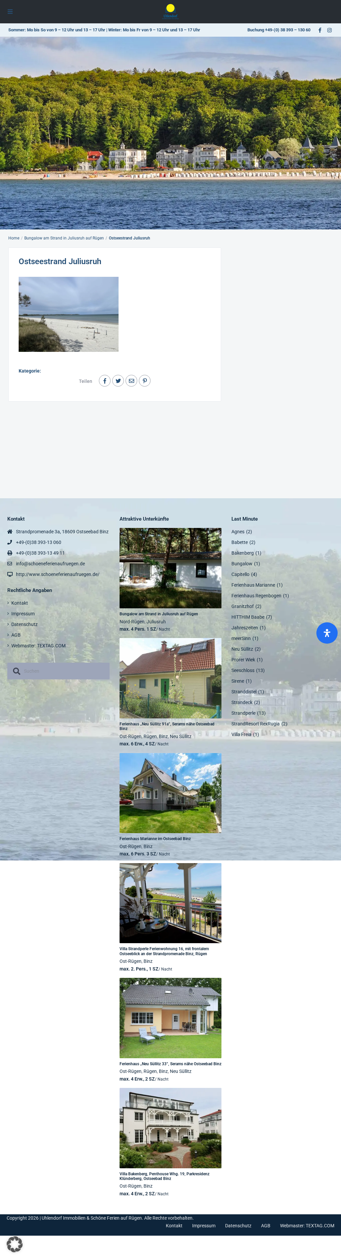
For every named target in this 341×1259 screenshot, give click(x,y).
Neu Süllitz (180, 736)
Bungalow (241, 563)
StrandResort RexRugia (255, 723)
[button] (14, 1244)
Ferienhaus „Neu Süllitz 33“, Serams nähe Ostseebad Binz (170, 1064)
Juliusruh (156, 621)
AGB (16, 635)
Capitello (240, 574)
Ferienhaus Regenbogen (256, 595)
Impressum (23, 613)
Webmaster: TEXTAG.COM (38, 645)
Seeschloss (242, 670)
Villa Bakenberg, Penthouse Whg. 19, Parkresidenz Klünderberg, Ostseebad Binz (164, 1176)
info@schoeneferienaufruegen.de (50, 563)
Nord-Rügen (132, 621)
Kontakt (19, 603)
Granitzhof (242, 606)
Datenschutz (24, 624)
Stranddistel (243, 691)
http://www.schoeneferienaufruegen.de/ (58, 574)
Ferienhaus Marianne (253, 585)
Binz (163, 736)
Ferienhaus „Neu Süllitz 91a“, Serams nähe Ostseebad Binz (167, 726)
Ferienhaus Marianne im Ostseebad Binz (155, 838)
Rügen (150, 736)
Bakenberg (242, 553)
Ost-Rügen (131, 736)
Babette (239, 542)
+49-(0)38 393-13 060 (38, 542)
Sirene (237, 681)
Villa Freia (241, 734)
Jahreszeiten (244, 627)
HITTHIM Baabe (247, 617)
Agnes (237, 531)
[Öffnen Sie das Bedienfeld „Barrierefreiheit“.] (327, 633)
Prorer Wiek (243, 659)
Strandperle (243, 713)
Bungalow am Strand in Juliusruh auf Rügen (64, 238)
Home (13, 238)
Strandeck (241, 702)
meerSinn (241, 638)
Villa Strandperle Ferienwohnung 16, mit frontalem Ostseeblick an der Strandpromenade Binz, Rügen (164, 951)
